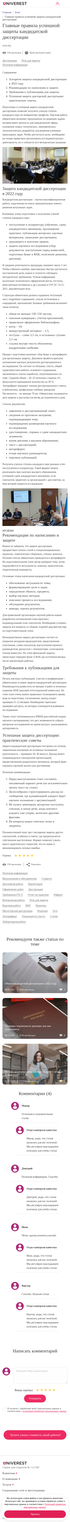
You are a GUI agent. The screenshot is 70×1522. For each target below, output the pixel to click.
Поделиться (36, 864)
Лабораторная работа (14, 921)
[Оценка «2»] (41, 1390)
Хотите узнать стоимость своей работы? (35, 1435)
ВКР (28, 905)
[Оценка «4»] (49, 1390)
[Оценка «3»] (45, 1390)
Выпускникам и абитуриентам (19, 878)
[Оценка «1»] (37, 1390)
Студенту (47, 878)
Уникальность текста (33, 916)
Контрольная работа (13, 900)
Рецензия (42, 911)
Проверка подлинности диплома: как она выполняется (28, 1028)
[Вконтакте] (4, 1495)
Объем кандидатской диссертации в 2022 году (30, 983)
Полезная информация (15, 65)
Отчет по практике (38, 894)
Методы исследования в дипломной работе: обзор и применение (34, 1073)
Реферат (58, 894)
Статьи (54, 916)
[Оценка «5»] (54, 1390)
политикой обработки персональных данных (44, 1411)
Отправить (35, 1398)
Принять (35, 1514)
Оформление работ (13, 889)
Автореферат (9, 916)
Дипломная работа (12, 884)
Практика (40, 905)
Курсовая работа (11, 905)
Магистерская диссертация (17, 911)
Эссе (55, 911)
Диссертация (9, 60)
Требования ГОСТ (12, 894)
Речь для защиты (31, 60)
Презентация (35, 884)
